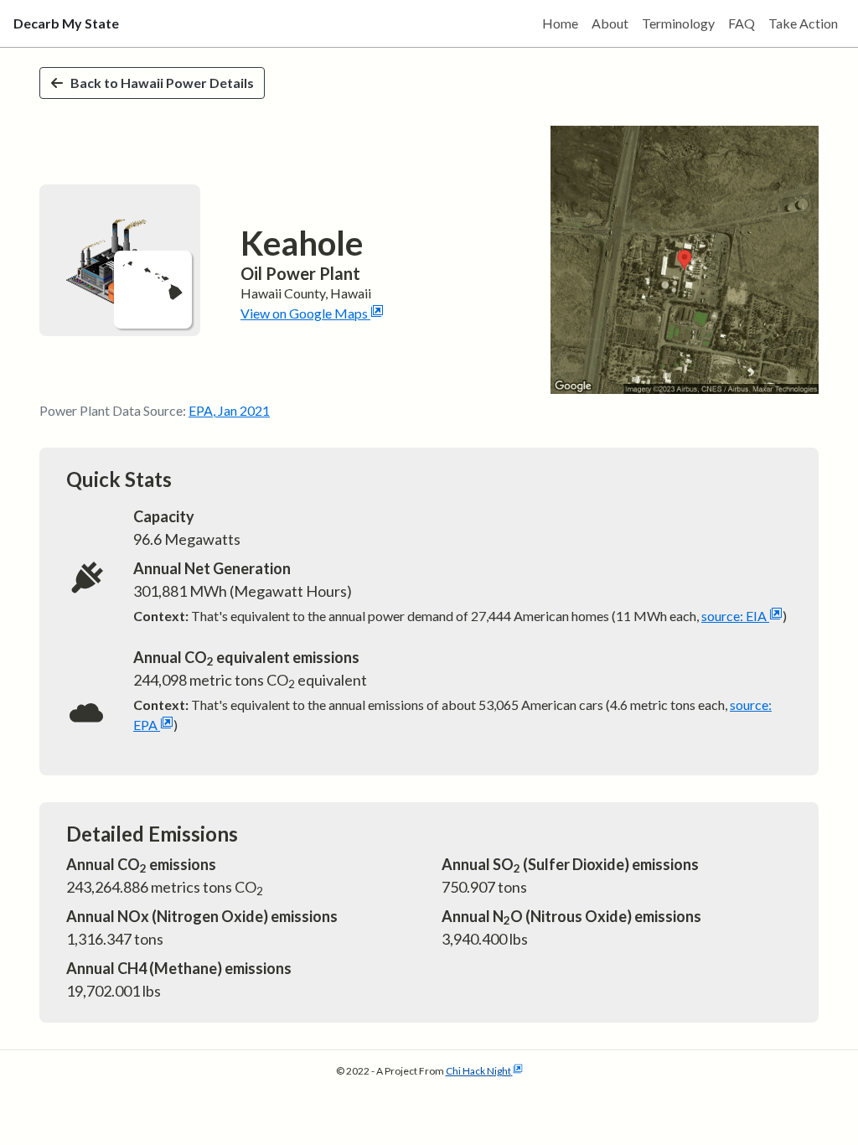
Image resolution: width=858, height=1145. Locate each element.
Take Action (803, 23)
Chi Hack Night (478, 1071)
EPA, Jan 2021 (229, 410)
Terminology (678, 23)
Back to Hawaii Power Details (162, 83)
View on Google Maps (304, 313)
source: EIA (734, 616)
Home (560, 23)
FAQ (741, 23)
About (610, 23)
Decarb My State (66, 23)
